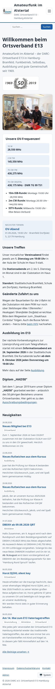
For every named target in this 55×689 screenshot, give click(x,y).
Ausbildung (37, 370)
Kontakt (46, 668)
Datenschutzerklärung (28, 668)
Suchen (47, 26)
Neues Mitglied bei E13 (16, 426)
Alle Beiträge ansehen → (15, 651)
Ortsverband (10, 430)
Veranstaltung (10, 622)
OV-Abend (12, 229)
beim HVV (32, 324)
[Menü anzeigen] (49, 11)
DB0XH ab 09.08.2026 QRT (18, 524)
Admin (5, 674)
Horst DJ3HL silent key (16, 573)
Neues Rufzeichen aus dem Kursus (24, 456)
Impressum (8, 668)
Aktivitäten (9, 528)
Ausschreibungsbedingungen (19, 402)
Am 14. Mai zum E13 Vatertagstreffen (26, 618)
